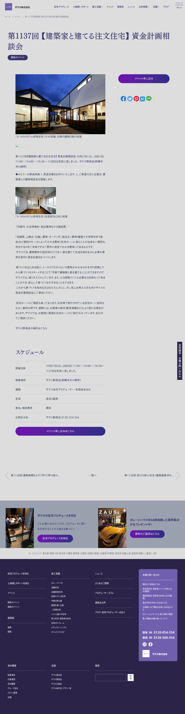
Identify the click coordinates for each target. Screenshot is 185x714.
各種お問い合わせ (151, 575)
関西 (9, 631)
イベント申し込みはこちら (60, 431)
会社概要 (12, 665)
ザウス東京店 (56, 675)
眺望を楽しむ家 (57, 605)
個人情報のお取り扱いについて (155, 618)
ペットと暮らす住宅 (58, 614)
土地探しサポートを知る (18, 583)
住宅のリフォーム (57, 623)
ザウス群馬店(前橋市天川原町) (63, 380)
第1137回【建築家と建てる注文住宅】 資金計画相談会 (45, 156)
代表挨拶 (11, 679)
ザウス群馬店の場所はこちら (31, 328)
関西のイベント (13, 607)
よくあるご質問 (102, 583)
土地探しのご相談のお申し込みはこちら (158, 608)
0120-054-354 (164, 632)
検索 (131, 677)
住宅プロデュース (61, 6)
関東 (9, 627)
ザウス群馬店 (56, 679)
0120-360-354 (164, 638)
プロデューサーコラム (104, 593)
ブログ (166, 6)
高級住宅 (55, 587)
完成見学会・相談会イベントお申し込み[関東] (157, 590)
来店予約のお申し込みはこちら (155, 602)
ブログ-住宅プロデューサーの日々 (110, 612)
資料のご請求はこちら (151, 584)
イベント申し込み (144, 79)
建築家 (120, 6)
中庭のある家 (56, 600)
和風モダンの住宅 (58, 596)
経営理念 (11, 675)
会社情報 (143, 6)
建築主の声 (100, 603)
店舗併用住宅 (57, 592)
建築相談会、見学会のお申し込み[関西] (157, 597)
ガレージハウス (57, 583)
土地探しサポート (80, 6)
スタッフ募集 (12, 692)
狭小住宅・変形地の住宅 (61, 618)
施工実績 (96, 6)
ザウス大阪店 (56, 684)
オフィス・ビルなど (57, 632)
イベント (110, 6)
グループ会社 (13, 688)
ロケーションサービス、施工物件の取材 (158, 614)
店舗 (155, 6)
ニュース (131, 6)
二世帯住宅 (56, 609)
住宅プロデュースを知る (18, 573)
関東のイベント (18, 57)
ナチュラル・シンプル (58, 627)
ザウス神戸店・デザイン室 (61, 688)
